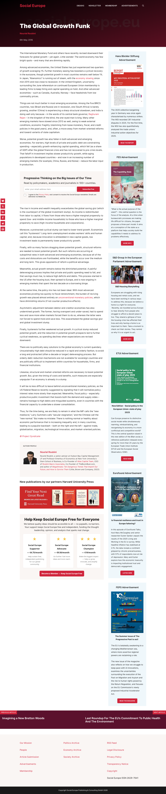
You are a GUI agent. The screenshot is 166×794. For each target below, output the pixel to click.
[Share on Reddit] (3, 223)
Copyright (112, 771)
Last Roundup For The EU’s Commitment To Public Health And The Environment (122, 720)
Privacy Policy (44, 194)
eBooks (80, 6)
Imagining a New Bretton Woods (23, 718)
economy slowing (85, 78)
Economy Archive (72, 750)
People (23, 750)
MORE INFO (127, 339)
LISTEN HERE (127, 573)
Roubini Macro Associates (53, 464)
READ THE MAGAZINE (127, 701)
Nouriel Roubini (28, 33)
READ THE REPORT (127, 143)
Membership (111, 6)
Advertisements (130, 6)
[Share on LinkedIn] (3, 212)
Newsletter (95, 6)
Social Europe (32, 5)
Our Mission (26, 743)
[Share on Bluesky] (3, 201)
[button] (143, 5)
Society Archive (71, 757)
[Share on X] (3, 206)
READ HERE (127, 459)
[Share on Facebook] (3, 217)
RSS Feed (112, 743)
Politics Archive (71, 743)
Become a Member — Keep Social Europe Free (62, 573)
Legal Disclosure (115, 750)
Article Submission (29, 757)
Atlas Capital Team (85, 461)
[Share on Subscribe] (3, 229)
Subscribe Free (88, 189)
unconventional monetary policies (75, 297)
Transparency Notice (117, 764)
